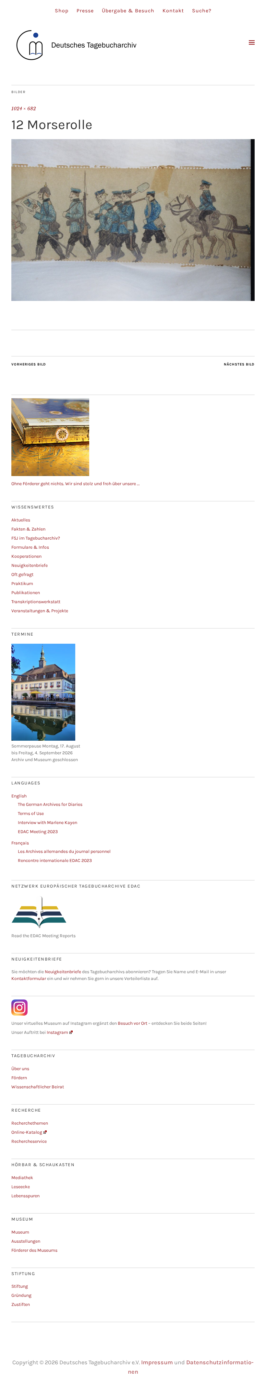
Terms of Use (31, 813)
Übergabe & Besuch (128, 10)
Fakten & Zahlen (28, 529)
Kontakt (173, 10)
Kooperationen (26, 556)
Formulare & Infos (30, 547)
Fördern (19, 1078)
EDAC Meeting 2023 (38, 831)
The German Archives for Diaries (50, 804)
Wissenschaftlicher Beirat (37, 1087)
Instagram (57, 1032)
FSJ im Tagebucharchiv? (35, 538)
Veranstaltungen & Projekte (39, 611)
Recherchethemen (29, 1123)
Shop (61, 10)
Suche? (202, 10)
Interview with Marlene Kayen (47, 822)
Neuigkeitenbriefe (29, 565)
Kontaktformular (28, 978)
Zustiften (20, 1304)
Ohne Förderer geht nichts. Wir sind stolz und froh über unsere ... (75, 483)
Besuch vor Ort (133, 1023)
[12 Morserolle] (133, 299)
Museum (20, 1232)
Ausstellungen (25, 1241)
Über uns (20, 1068)
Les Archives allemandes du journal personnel (64, 851)
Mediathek (22, 1177)
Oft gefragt (22, 574)
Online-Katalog (26, 1132)
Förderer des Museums (34, 1250)
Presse (85, 10)
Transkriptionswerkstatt (35, 601)
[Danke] (50, 474)
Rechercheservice (29, 1141)
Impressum (157, 1362)
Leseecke (20, 1186)
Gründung (21, 1295)
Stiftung (19, 1286)
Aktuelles (20, 520)
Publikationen (25, 592)
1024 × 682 (23, 109)
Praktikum (22, 583)
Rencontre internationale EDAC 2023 (55, 860)
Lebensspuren (25, 1196)
